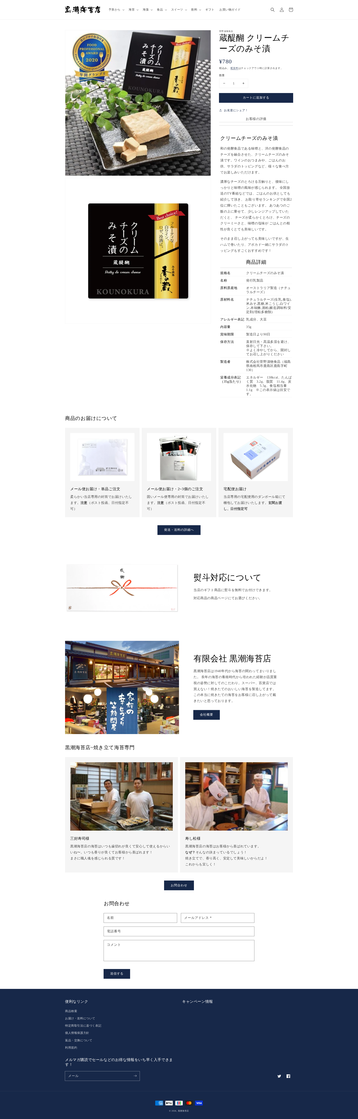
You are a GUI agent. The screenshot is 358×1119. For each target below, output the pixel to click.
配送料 (234, 68)
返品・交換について (78, 1040)
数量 (222, 75)
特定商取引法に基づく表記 (83, 1025)
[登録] (135, 1075)
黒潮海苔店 (183, 1111)
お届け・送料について (80, 1018)
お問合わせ (179, 885)
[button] (116, 9)
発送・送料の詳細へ (179, 529)
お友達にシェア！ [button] (236, 110)
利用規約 (71, 1047)
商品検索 (71, 1011)
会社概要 (206, 714)
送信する (116, 973)
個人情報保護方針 (77, 1032)
